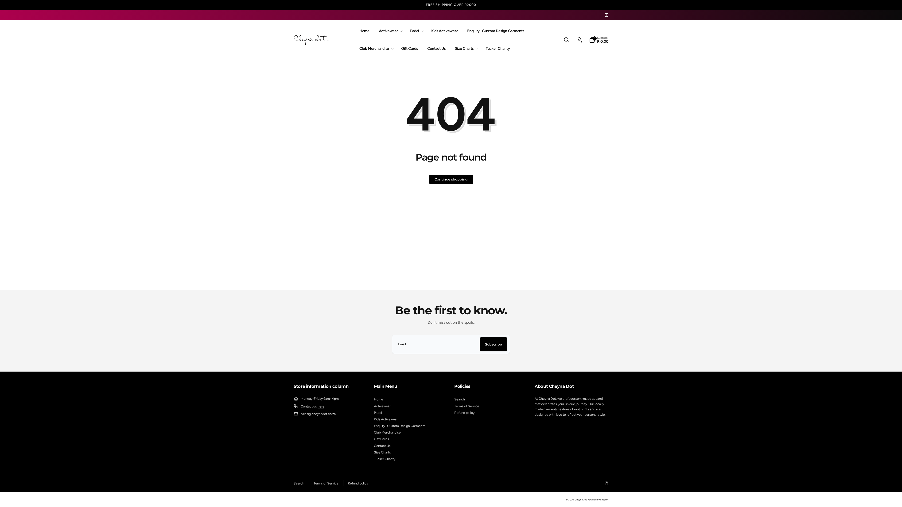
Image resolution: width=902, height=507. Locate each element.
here (321, 406)
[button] (389, 31)
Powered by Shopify (597, 499)
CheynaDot (581, 499)
